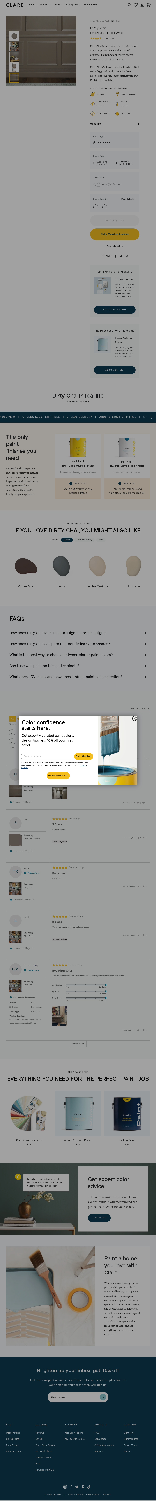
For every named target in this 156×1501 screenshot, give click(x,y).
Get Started (84, 756)
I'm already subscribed (58, 776)
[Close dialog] (134, 718)
